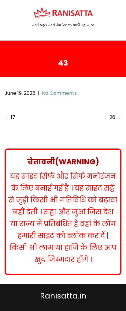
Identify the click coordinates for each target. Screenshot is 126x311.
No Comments (59, 93)
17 (10, 117)
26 (115, 117)
